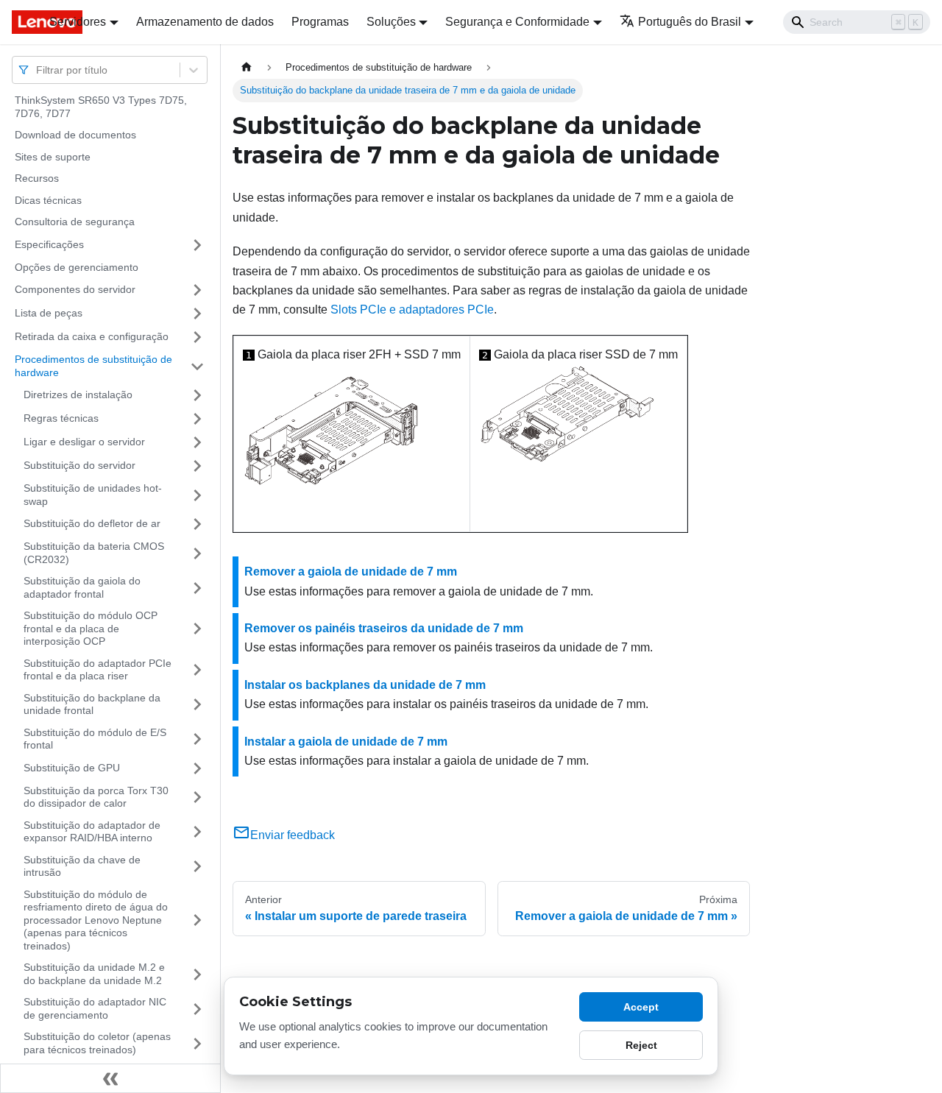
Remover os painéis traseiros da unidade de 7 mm (383, 628)
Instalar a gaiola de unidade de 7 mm (345, 741)
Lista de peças (48, 313)
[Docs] (20, 22)
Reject (641, 1045)
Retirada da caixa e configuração (92, 336)
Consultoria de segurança (75, 221)
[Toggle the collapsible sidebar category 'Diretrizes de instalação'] (197, 395)
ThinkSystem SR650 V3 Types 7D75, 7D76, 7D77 (101, 106)
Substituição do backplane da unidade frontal (92, 704)
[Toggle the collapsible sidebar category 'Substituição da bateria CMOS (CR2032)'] (197, 553)
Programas (320, 21)
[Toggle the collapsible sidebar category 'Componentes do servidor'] (197, 290)
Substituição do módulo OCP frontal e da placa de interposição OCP (90, 628)
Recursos (37, 178)
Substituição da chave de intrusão (82, 866)
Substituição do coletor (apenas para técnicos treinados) (97, 1042)
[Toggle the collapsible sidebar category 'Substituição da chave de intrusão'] (197, 866)
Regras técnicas (61, 418)
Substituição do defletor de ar (92, 523)
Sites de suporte (53, 157)
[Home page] (247, 67)
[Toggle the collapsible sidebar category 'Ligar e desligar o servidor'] (197, 442)
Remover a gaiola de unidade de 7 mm (350, 571)
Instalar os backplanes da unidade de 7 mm (365, 685)
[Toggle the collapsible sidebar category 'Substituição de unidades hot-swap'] (197, 495)
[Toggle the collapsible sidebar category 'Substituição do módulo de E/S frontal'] (197, 739)
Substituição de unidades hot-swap (93, 494)
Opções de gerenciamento (76, 267)
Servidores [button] (77, 21)
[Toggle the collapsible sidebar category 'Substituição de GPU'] (197, 768)
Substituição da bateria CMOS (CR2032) (94, 552)
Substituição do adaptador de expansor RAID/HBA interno (92, 831)
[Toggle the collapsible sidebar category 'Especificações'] (197, 245)
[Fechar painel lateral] (110, 1078)
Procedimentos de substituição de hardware (93, 365)
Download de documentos (75, 135)
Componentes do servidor (75, 289)
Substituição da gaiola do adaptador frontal (82, 587)
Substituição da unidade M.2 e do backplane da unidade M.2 (94, 973)
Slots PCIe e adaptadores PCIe (412, 309)
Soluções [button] (391, 21)
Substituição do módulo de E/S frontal (95, 738)
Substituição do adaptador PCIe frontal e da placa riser (97, 669)
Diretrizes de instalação (78, 394)
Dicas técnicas (48, 200)
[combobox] (37, 69)
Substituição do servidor (79, 465)
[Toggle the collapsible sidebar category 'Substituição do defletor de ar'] (197, 524)
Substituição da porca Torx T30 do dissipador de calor (96, 797)
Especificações (49, 244)
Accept (641, 1007)
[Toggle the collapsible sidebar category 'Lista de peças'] (197, 313)
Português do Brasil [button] (689, 21)
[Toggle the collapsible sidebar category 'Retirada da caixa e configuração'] (197, 337)
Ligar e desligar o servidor (84, 442)
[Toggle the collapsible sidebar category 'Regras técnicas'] (197, 419)
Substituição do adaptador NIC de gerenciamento (95, 1008)
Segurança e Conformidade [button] (517, 21)
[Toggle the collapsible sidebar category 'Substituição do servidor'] (197, 466)
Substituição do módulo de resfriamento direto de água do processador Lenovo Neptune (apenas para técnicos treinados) (96, 920)
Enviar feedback (292, 835)
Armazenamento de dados (205, 21)
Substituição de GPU (72, 768)
